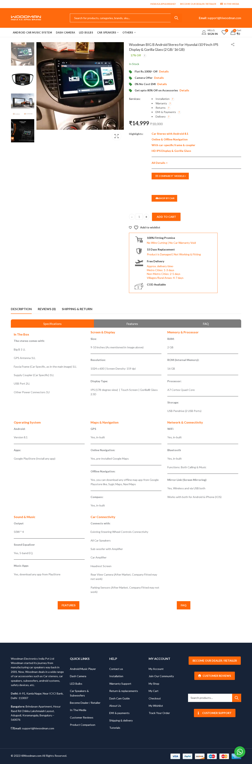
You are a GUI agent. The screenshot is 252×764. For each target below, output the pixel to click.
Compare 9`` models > (172, 175)
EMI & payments (119, 713)
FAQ (183, 605)
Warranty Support (120, 683)
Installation (116, 676)
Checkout (155, 698)
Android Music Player (83, 668)
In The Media (78, 710)
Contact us (116, 668)
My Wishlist (156, 705)
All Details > (160, 162)
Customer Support (217, 713)
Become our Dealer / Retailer (215, 660)
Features (68, 605)
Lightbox (116, 136)
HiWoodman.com (31, 755)
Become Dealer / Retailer (85, 702)
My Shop (154, 683)
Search (176, 18)
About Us (115, 705)
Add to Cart (166, 216)
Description (21, 309)
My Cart (153, 691)
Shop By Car (166, 198)
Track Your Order (159, 713)
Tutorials (114, 727)
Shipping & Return (77, 309)
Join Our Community (161, 676)
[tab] (21, 309)
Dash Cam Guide (119, 698)
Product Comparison (82, 724)
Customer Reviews (81, 717)
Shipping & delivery (121, 720)
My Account (156, 668)
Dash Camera (78, 676)
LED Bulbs (76, 683)
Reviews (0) (47, 309)
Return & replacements (123, 691)
